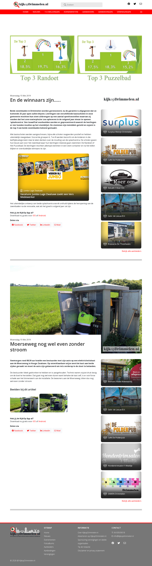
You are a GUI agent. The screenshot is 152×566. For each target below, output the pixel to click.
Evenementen (49, 539)
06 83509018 (119, 532)
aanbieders (88, 12)
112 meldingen (52, 12)
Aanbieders (49, 547)
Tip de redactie (84, 547)
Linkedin (46, 224)
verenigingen (124, 12)
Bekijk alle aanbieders (131, 251)
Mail (58, 224)
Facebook (18, 224)
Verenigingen (49, 554)
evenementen (71, 12)
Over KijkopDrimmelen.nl (88, 532)
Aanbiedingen (49, 550)
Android (42, 215)
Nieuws (47, 536)
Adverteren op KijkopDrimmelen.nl (92, 536)
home (25, 12)
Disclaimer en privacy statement (91, 550)
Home (46, 532)
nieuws (36, 12)
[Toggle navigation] (141, 12)
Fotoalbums (49, 543)
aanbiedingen (105, 12)
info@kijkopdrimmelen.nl (124, 536)
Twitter (32, 224)
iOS (34, 215)
